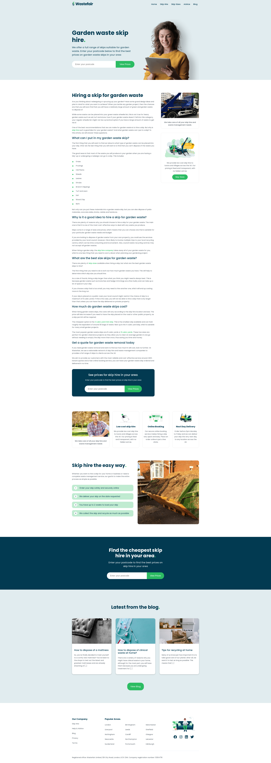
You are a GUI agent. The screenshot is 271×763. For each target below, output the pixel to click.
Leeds (127, 729)
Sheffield (149, 729)
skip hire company (105, 250)
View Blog (135, 686)
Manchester (151, 725)
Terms (74, 743)
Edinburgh (150, 744)
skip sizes (93, 263)
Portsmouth (130, 744)
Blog (195, 4)
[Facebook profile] (175, 737)
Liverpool (108, 729)
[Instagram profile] (180, 737)
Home (154, 4)
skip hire (75, 130)
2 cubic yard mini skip (104, 322)
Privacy (75, 738)
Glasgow (149, 734)
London (108, 725)
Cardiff (128, 734)
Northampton (131, 739)
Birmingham (130, 725)
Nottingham (110, 734)
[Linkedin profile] (186, 737)
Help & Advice (78, 728)
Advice (187, 4)
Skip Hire (164, 4)
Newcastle (109, 739)
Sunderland (109, 744)
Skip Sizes (175, 4)
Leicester (149, 739)
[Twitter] (192, 737)
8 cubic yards (126, 332)
